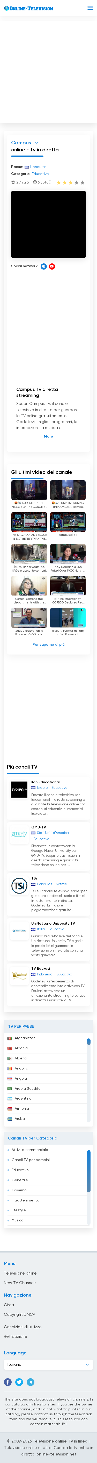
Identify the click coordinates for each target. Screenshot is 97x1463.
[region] (48, 1080)
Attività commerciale (30, 1150)
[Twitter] (19, 1382)
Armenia (22, 1108)
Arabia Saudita (28, 1089)
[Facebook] (8, 1382)
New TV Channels (20, 1283)
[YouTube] (52, 266)
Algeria (21, 1058)
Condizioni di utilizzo (23, 1327)
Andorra (21, 1068)
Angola (21, 1078)
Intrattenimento (25, 1200)
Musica (18, 1220)
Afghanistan (25, 1038)
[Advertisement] (48, 70)
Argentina (23, 1098)
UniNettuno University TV (53, 923)
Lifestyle (19, 1210)
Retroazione (15, 1337)
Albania (21, 1048)
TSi (34, 878)
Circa (9, 1305)
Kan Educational (45, 782)
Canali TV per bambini (31, 1160)
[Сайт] (44, 266)
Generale (20, 1180)
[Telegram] (30, 1382)
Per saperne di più (48, 644)
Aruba (20, 1119)
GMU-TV (38, 827)
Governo (19, 1190)
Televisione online (20, 1273)
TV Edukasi (40, 968)
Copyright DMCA (19, 1315)
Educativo (20, 1170)
